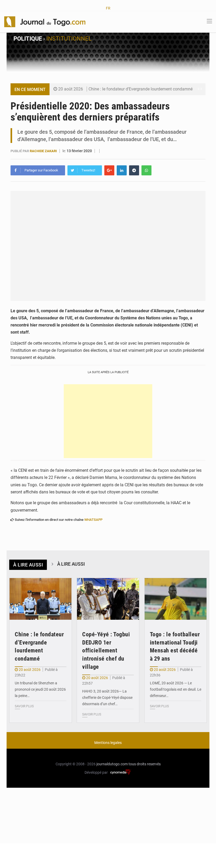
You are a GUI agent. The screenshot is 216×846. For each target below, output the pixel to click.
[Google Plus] (109, 170)
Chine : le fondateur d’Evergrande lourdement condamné (141, 89)
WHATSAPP (93, 520)
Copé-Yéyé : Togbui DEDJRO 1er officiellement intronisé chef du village (106, 650)
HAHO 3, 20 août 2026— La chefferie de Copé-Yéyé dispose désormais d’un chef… (107, 697)
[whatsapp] (146, 170)
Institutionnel (69, 38)
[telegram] (134, 170)
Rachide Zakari (44, 151)
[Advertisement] (108, 421)
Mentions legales (108, 743)
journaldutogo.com (112, 764)
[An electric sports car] (40, 599)
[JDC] (44, 21)
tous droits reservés (145, 764)
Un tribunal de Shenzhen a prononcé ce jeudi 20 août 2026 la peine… (40, 689)
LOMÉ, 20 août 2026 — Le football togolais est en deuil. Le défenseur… (175, 689)
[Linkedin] (122, 170)
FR (108, 8)
